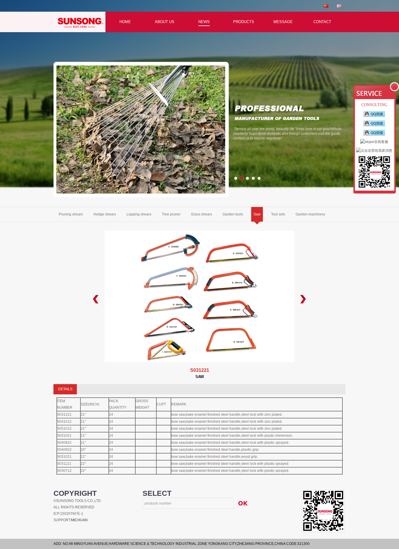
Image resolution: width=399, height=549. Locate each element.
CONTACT (322, 22)
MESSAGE (283, 22)
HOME (125, 22)
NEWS (204, 22)
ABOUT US (164, 22)
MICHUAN (79, 520)
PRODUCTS (243, 22)
